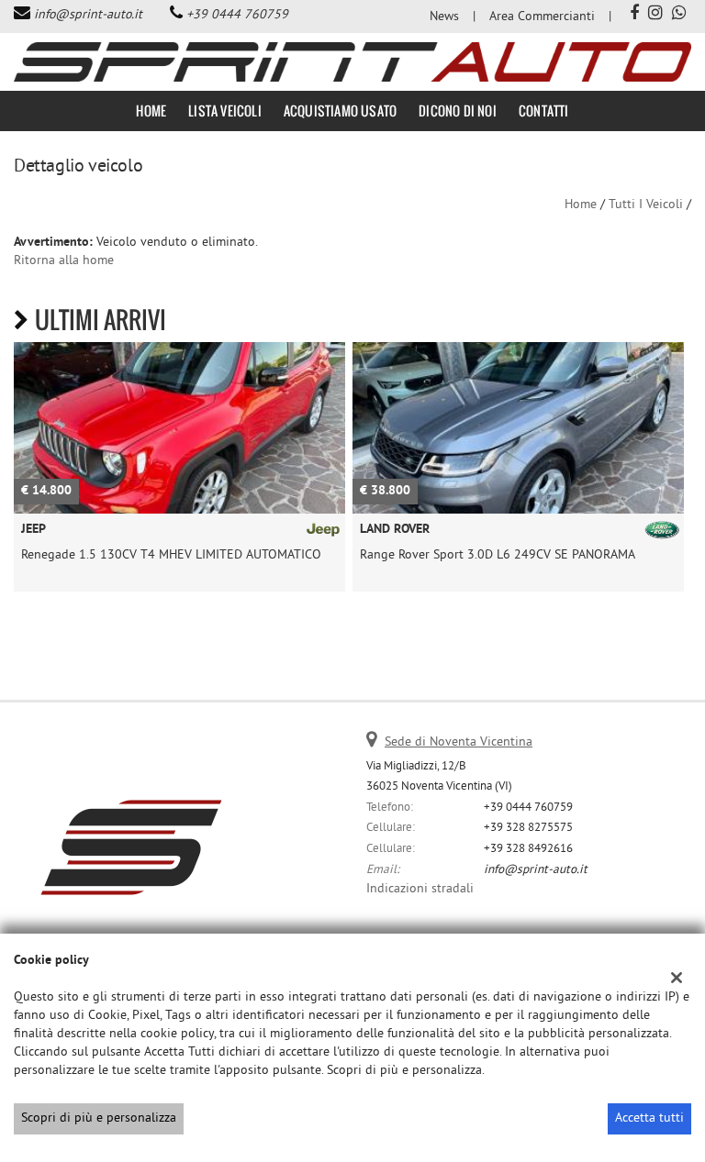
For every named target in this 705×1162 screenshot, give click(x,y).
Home (151, 110)
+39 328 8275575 (528, 828)
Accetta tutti (649, 1118)
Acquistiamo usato (340, 110)
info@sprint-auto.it (88, 15)
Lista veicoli (225, 110)
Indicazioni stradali (420, 889)
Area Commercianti (542, 17)
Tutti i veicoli (646, 205)
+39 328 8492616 (528, 849)
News (444, 17)
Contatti (544, 110)
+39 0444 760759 (237, 15)
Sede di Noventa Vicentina (458, 742)
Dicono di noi (458, 110)
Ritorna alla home (64, 261)
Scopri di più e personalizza (98, 1118)
